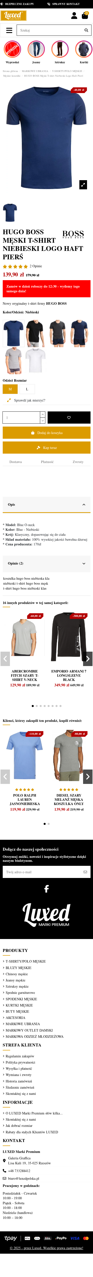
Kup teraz (50, 447)
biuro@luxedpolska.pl (23, 1178)
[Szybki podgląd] (14, 627)
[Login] (74, 16)
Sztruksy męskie (17, 986)
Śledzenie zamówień (20, 1087)
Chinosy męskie (17, 974)
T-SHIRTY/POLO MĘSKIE (26, 961)
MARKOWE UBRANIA (23, 1023)
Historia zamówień (19, 1081)
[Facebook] (46, 889)
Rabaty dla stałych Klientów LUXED (32, 1132)
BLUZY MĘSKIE (18, 967)
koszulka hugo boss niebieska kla (26, 578)
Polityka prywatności (20, 1062)
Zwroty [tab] (78, 461)
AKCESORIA (15, 1017)
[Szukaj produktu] (86, 30)
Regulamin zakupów (20, 1056)
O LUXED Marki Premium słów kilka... (34, 1113)
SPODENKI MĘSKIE (21, 999)
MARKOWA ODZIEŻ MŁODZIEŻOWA (34, 1036)
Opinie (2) (15, 563)
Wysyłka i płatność (19, 1068)
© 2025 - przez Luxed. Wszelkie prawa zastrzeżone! (46, 1247)
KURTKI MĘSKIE (19, 1005)
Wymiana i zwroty (18, 1074)
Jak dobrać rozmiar (19, 1125)
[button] (33, 706)
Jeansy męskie (15, 980)
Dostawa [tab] (15, 461)
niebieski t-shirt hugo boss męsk (25, 583)
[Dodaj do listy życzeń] (69, 417)
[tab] (47, 505)
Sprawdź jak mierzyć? (29, 400)
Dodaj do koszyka (49, 432)
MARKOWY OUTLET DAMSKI (29, 1030)
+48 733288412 (19, 1170)
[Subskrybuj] (85, 872)
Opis (11, 504)
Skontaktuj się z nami (21, 1093)
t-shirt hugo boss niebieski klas (24, 588)
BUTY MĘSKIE (17, 1011)
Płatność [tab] (47, 461)
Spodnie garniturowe (20, 992)
